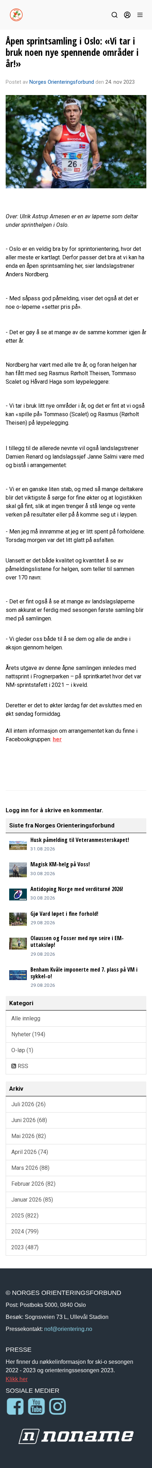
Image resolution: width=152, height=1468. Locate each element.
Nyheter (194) (28, 1034)
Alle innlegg (25, 1018)
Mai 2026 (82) (28, 1136)
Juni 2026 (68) (29, 1120)
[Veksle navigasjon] (140, 14)
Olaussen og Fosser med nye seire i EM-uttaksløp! (77, 941)
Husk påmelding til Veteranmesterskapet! (79, 840)
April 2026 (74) (29, 1152)
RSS (22, 1066)
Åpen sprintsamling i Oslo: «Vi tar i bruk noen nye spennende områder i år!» (72, 52)
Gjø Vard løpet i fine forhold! (64, 914)
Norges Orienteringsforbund (61, 82)
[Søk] (114, 14)
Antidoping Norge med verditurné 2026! (76, 889)
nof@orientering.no (68, 1329)
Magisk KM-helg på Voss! (60, 864)
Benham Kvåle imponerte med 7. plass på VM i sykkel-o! (84, 973)
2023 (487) (25, 1247)
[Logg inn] (127, 14)
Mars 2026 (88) (30, 1168)
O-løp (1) (22, 1050)
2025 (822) (25, 1215)
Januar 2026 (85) (32, 1199)
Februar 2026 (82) (33, 1183)
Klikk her (17, 1379)
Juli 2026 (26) (28, 1104)
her (57, 739)
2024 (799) (25, 1231)
